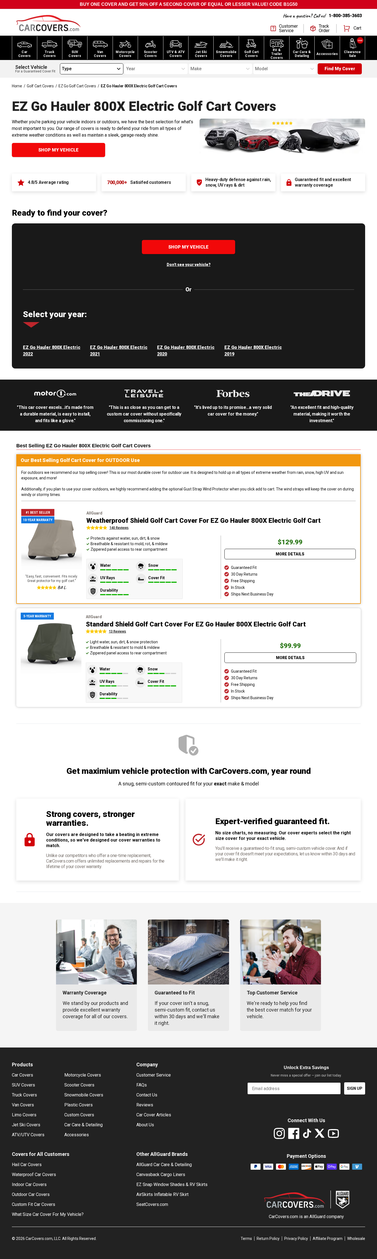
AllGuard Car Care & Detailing (164, 1164)
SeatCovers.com (152, 1204)
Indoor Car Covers (29, 1184)
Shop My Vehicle (58, 150)
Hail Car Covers (27, 1164)
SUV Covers (23, 1085)
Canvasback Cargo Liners (160, 1174)
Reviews (144, 1104)
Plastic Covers (78, 1104)
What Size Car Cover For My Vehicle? (48, 1214)
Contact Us (146, 1095)
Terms (246, 1238)
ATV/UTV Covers (28, 1134)
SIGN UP (354, 1088)
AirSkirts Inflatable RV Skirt (162, 1194)
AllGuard (317, 1216)
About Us (145, 1124)
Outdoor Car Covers (31, 1194)
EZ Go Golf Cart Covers (77, 86)
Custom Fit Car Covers (33, 1204)
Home (17, 86)
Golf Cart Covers (40, 86)
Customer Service (153, 1075)
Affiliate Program (328, 1238)
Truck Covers (24, 1095)
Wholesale (356, 1238)
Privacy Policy (296, 1238)
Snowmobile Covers (83, 1095)
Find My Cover (340, 68)
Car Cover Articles (153, 1114)
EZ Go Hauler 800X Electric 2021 (118, 351)
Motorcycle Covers (82, 1075)
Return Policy (268, 1238)
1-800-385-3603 (345, 15)
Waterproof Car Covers (34, 1174)
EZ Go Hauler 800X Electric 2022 (51, 351)
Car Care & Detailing (83, 1124)
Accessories (76, 1134)
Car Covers (22, 1075)
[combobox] (61, 69)
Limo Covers (24, 1114)
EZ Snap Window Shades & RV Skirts (172, 1184)
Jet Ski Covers (26, 1124)
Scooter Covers (79, 1085)
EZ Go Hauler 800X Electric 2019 (253, 351)
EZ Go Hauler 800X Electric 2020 (185, 351)
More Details (290, 554)
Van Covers (23, 1104)
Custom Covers (79, 1114)
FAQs (141, 1085)
